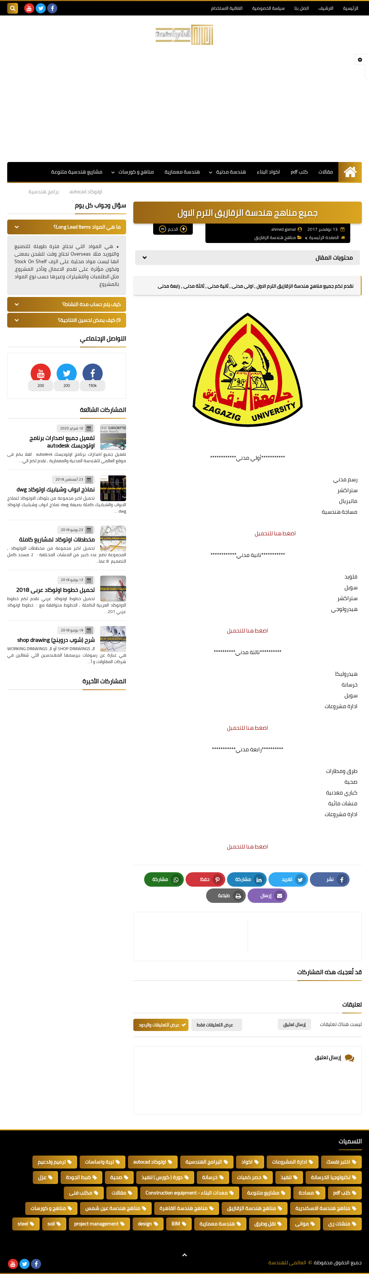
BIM (176, 1223)
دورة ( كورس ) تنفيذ (162, 1177)
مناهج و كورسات (136, 171)
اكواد (247, 1161)
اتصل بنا (301, 8)
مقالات (326, 171)
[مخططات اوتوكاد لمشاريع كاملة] (113, 539)
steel (23, 1223)
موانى (302, 1223)
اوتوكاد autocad (86, 191)
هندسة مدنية (231, 171)
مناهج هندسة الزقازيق (275, 237)
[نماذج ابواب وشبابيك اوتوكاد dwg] (113, 488)
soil (51, 1223)
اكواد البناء (268, 171)
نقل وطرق (265, 1223)
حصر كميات (249, 1177)
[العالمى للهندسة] (184, 35)
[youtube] (29, 8)
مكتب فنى (80, 1192)
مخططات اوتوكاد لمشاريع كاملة (57, 539)
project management (96, 1223)
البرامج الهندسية (204, 1161)
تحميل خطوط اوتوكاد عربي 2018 (55, 589)
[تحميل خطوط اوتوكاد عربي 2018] (113, 589)
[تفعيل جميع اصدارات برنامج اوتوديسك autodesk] (113, 437)
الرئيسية (350, 8)
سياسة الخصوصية (268, 8)
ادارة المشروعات (289, 1161)
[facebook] (52, 8)
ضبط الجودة (78, 1177)
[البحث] (12, 8)
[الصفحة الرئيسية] (350, 172)
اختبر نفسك (338, 1161)
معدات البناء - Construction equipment (187, 1192)
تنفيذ (286, 1177)
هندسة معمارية (182, 171)
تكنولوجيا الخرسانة (330, 1177)
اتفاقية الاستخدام (227, 8)
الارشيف (326, 8)
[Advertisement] (184, 104)
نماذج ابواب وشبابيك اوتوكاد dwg (56, 489)
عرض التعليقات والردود (159, 1025)
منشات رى (339, 1223)
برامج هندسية (43, 191)
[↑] (184, 1255)
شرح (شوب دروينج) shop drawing (56, 639)
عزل (42, 1177)
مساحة (306, 1192)
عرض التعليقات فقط (215, 1025)
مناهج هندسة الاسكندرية (322, 1208)
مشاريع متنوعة (263, 1192)
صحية (116, 1177)
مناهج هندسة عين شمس (112, 1208)
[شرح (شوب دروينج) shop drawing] (113, 639)
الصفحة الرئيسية (324, 237)
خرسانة (210, 1177)
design (145, 1223)
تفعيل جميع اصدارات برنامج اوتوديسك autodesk (62, 441)
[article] (194, 936)
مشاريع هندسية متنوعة (76, 171)
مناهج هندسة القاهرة (184, 1208)
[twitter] (41, 8)
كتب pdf (299, 171)
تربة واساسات (99, 1161)
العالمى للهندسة (287, 1262)
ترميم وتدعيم (52, 1161)
